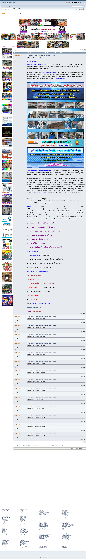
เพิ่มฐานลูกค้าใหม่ (4, 516)
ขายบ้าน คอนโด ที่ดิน (5, 539)
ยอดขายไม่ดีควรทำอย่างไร (65, 526)
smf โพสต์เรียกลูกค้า (42, 538)
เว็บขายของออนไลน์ (42, 524)
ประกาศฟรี (3, 522)
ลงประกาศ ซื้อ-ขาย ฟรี (23, 521)
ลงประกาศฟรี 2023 (5, 546)
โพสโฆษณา (3, 528)
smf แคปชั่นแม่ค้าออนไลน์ (43, 535)
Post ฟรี (62, 541)
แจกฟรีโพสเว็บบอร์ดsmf (24, 531)
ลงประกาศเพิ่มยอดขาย (65, 537)
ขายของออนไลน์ (22, 540)
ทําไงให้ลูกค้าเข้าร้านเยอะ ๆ (24, 510)
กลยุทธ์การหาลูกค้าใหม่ (5, 509)
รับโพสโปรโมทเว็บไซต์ (8, 3)
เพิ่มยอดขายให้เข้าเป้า (64, 517)
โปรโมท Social (22, 528)
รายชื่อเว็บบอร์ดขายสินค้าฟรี (24, 533)
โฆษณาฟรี (3, 521)
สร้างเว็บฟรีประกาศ (23, 547)
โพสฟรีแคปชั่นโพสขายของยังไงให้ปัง (45, 534)
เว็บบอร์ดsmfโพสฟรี (23, 532)
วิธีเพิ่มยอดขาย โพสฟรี (43, 546)
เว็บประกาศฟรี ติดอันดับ (5, 541)
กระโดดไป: (72, 448)
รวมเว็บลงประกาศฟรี (5, 547)
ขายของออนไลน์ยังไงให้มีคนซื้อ (44, 512)
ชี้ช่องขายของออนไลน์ (23, 545)
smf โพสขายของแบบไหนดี (43, 533)
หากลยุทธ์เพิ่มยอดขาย (23, 509)
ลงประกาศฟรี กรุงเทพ (5, 543)
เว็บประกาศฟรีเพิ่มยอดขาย (65, 540)
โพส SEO (63, 545)
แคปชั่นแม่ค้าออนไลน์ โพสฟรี (44, 536)
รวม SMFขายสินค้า (23, 517)
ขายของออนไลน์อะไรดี (65, 515)
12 (18, 50)
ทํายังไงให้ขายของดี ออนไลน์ (6, 510)
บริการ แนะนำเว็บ (4, 531)
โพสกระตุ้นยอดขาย (64, 510)
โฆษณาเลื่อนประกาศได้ (24, 539)
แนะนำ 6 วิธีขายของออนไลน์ (24, 541)
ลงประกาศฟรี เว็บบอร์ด (24, 534)
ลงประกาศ (3, 532)
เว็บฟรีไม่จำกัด (4, 523)
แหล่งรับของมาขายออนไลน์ (65, 514)
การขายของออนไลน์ (23, 546)
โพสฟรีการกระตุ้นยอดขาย (65, 533)
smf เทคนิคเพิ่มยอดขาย (43, 547)
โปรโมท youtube (23, 529)
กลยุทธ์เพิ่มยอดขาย (23, 511)
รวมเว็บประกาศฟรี (4, 518)
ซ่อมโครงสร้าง (31, 171)
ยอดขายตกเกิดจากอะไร (65, 527)
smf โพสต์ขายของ (42, 541)
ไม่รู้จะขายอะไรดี (42, 510)
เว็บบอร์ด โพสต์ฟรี (23, 520)
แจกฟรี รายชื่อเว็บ (23, 530)
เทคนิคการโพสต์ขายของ (43, 527)
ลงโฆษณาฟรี (63, 546)
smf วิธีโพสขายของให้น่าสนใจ (44, 545)
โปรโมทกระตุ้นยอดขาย (65, 534)
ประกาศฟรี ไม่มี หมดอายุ (5, 540)
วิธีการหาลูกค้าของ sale (5, 511)
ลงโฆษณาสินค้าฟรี (5, 520)
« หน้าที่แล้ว (82, 49)
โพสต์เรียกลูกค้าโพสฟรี (43, 539)
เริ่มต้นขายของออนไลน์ (23, 543)
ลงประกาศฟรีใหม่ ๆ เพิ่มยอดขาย (66, 539)
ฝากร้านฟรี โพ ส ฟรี (5, 542)
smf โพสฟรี (41, 516)
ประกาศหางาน (4, 530)
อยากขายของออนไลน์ (23, 542)
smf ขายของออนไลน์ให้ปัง (43, 540)
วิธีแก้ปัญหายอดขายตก (65, 512)
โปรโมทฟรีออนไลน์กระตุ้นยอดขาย (66, 535)
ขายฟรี (62, 529)
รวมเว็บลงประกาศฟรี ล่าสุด (6, 517)
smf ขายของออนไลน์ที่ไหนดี (43, 526)
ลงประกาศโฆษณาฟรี (5, 545)
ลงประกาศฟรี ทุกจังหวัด (5, 535)
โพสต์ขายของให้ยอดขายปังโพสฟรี (44, 529)
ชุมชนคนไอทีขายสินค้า (23, 522)
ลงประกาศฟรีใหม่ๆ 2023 (24, 523)
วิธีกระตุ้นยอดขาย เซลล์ (65, 511)
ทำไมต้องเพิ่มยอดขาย (64, 528)
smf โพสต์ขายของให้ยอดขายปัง (44, 528)
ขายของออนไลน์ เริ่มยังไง (24, 544)
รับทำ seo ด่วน (41, 515)
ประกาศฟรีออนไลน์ (23, 518)
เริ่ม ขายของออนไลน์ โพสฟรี (43, 525)
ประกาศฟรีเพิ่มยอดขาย (65, 536)
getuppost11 (17, 55)
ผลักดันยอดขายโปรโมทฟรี (65, 522)
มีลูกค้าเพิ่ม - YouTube (64, 521)
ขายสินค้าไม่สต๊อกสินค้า (43, 513)
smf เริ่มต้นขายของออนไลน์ (43, 522)
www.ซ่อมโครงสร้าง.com (34, 307)
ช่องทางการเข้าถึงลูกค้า (5, 515)
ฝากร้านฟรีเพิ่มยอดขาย (65, 538)
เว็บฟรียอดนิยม (4, 527)
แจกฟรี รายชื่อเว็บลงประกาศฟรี (25, 527)
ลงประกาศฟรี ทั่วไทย (5, 544)
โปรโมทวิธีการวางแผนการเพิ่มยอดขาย (67, 525)
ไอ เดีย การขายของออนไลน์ (43, 523)
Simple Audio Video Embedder (43, 556)
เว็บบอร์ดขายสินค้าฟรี (23, 535)
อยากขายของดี (41, 511)
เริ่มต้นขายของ (63, 513)
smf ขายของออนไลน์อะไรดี (43, 517)
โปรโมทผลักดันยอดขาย (65, 523)
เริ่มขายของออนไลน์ (42, 514)
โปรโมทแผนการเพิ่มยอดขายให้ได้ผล (67, 524)
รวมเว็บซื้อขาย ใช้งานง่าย (5, 534)
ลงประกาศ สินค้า (23, 519)
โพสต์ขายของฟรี (4, 519)
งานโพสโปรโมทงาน (23, 515)
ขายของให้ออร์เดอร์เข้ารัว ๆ (43, 537)
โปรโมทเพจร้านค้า (64, 547)
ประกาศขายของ (4, 529)
